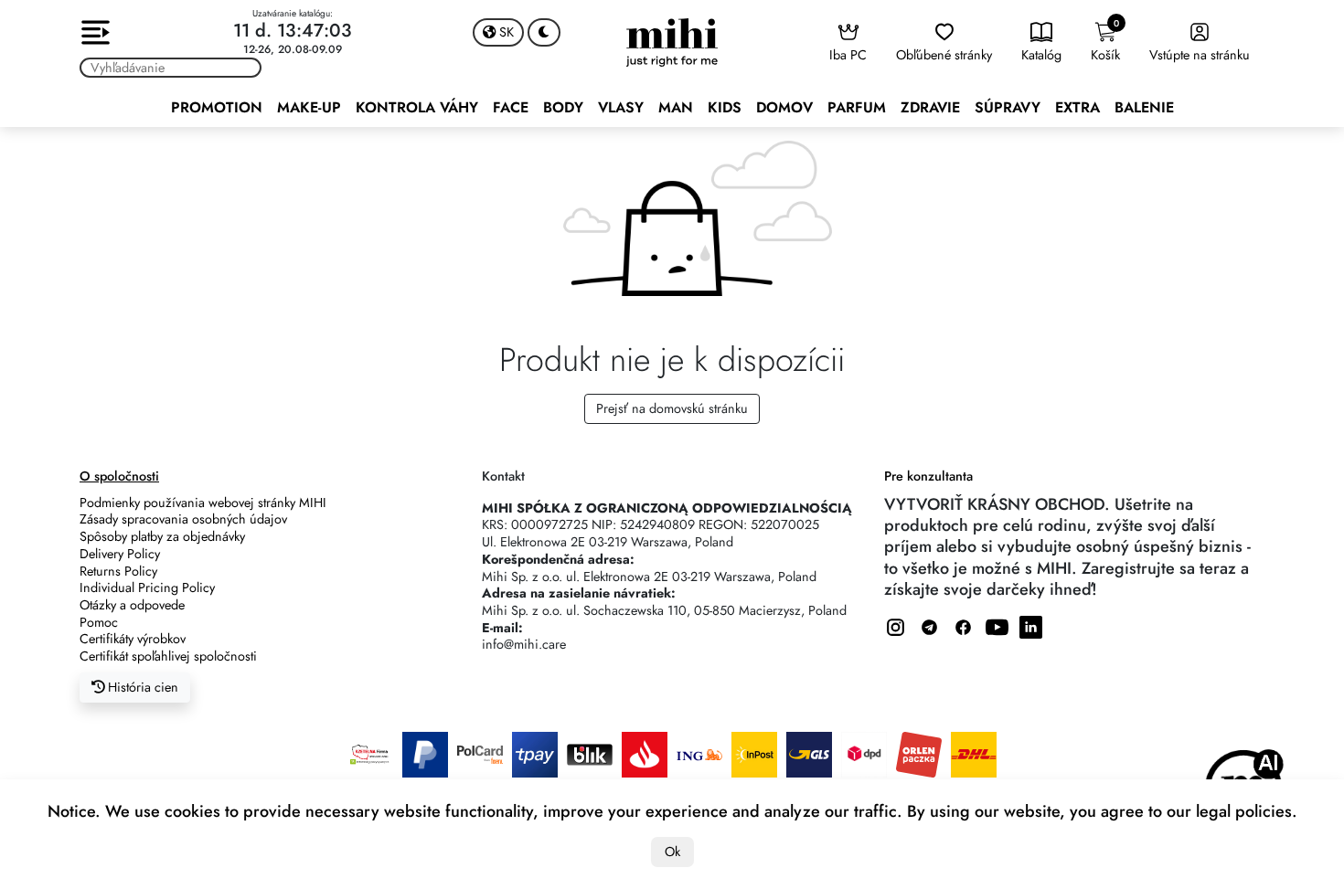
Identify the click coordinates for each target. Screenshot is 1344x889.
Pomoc (99, 622)
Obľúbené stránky (944, 55)
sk (505, 32)
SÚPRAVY (1007, 107)
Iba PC (848, 55)
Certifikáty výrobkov (133, 639)
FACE (510, 107)
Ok (672, 851)
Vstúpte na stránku (1199, 55)
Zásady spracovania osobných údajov (183, 519)
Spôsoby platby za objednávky (162, 536)
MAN (675, 107)
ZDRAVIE (930, 107)
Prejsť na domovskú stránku (672, 408)
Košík (1105, 40)
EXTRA (1077, 107)
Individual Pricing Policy (147, 587)
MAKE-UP (309, 107)
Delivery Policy (120, 554)
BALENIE (1144, 107)
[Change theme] (544, 32)
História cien (141, 687)
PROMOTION (216, 107)
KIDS (724, 107)
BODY (563, 107)
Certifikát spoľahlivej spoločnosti (168, 656)
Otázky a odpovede (132, 605)
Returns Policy (118, 571)
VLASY (621, 107)
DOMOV (784, 107)
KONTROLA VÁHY (417, 107)
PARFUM (856, 107)
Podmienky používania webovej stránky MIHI (203, 502)
